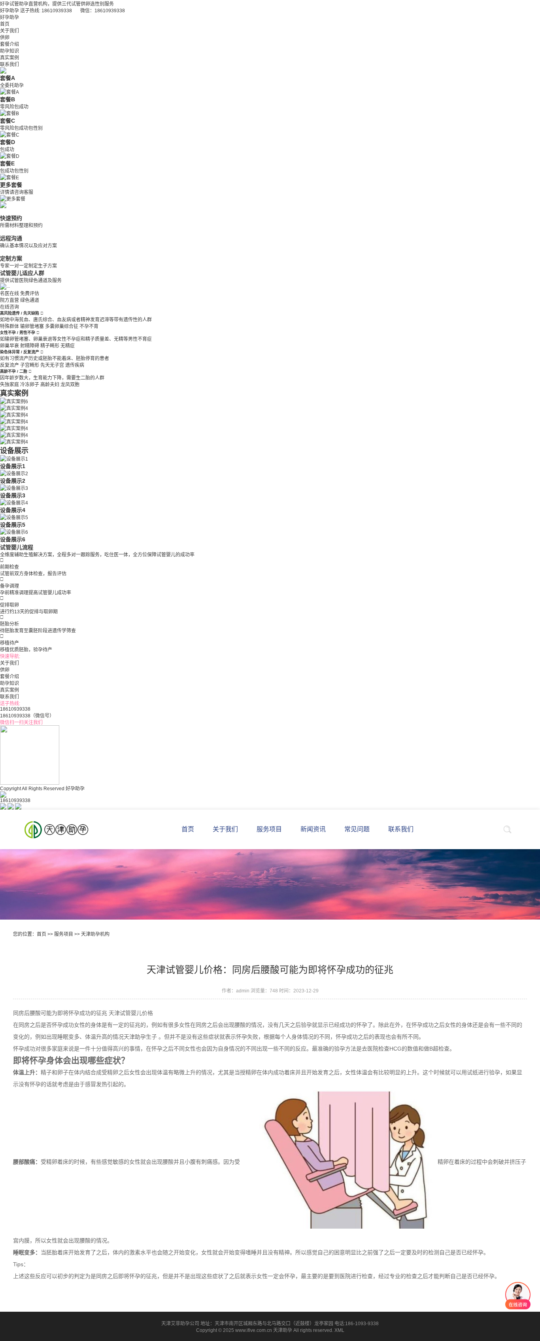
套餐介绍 (9, 44)
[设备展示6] (14, 531)
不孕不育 (88, 326)
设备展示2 (12, 481)
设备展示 (14, 451)
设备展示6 (12, 539)
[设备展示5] (14, 517)
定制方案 (11, 258)
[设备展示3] (14, 487)
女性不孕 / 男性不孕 (18, 332)
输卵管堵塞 (32, 326)
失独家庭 (9, 384)
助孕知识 (9, 51)
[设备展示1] (14, 458)
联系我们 (9, 64)
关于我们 (9, 31)
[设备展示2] (14, 473)
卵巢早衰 (9, 346)
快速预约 (11, 218)
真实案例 (9, 58)
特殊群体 (9, 326)
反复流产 (9, 365)
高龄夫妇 (49, 384)
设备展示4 (12, 510)
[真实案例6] (14, 401)
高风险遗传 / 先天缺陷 (20, 313)
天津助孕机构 (95, 934)
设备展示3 (12, 495)
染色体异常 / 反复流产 (20, 352)
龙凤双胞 (69, 384)
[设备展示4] (14, 502)
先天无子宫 (52, 365)
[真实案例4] (14, 407)
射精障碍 (29, 346)
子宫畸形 (29, 365)
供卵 (4, 37)
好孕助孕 (9, 17)
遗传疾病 (74, 365)
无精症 (67, 346)
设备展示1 (12, 466)
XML (339, 1330)
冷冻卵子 (29, 384)
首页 (4, 24)
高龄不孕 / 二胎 (14, 371)
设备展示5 (12, 525)
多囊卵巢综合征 (61, 326)
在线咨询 (9, 307)
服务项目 (63, 934)
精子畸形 (49, 346)
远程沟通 (11, 238)
